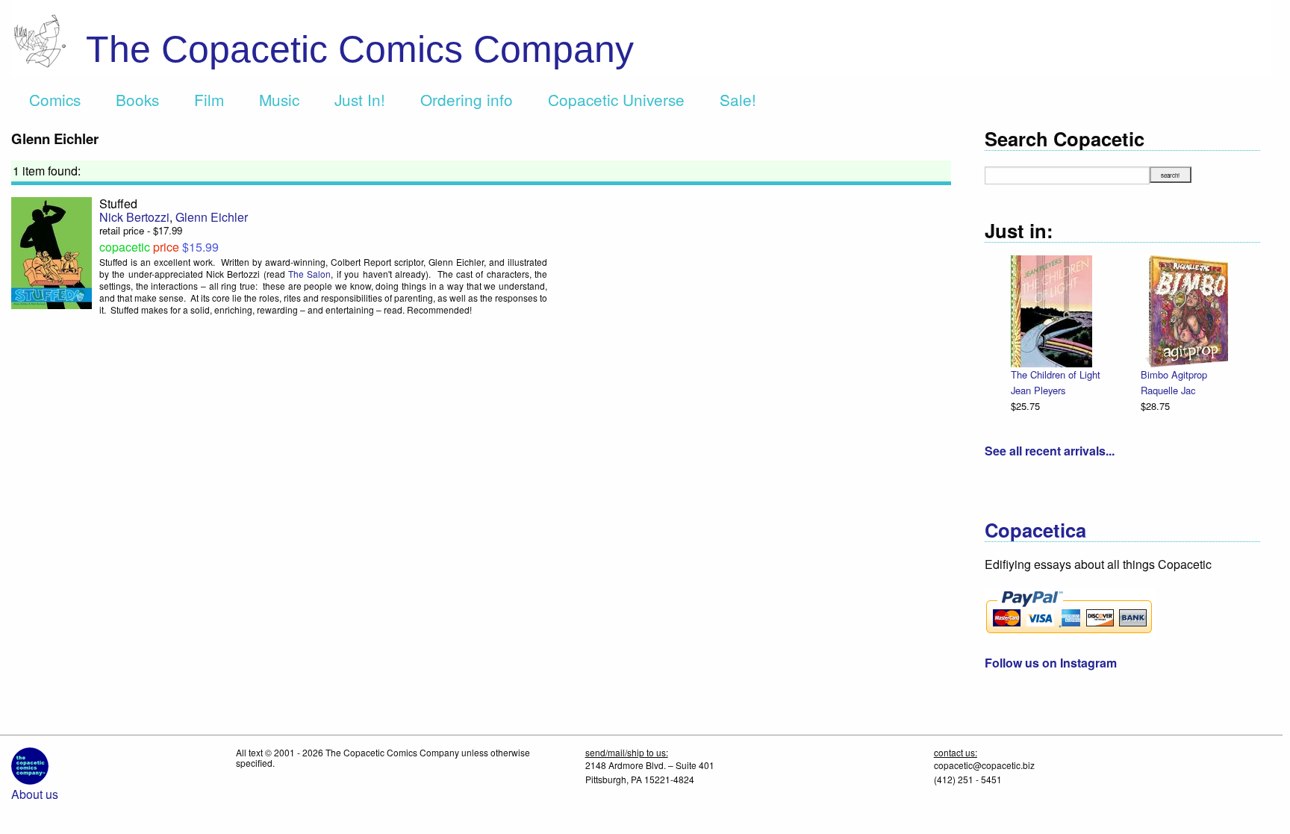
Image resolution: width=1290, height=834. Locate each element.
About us (34, 794)
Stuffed (118, 203)
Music (279, 99)
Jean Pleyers (1038, 390)
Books (137, 99)
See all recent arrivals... (1050, 450)
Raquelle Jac (1168, 390)
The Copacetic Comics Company (360, 49)
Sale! (738, 99)
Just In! (359, 99)
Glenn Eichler (211, 216)
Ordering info (466, 99)
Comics (55, 99)
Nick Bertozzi (134, 216)
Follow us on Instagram (1051, 662)
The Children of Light (1055, 374)
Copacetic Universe (616, 99)
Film (209, 99)
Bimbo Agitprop (1174, 374)
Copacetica (1035, 530)
